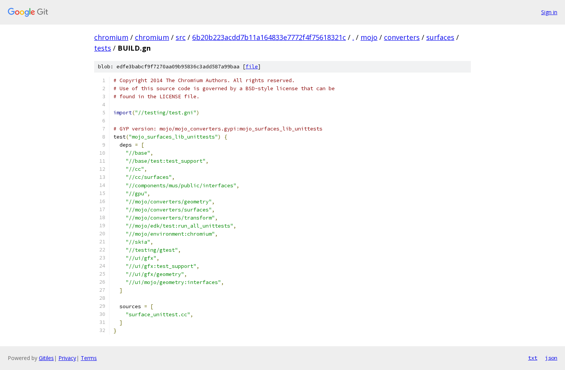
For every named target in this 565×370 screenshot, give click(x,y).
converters (402, 37)
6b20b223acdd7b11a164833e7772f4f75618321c (269, 37)
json (551, 357)
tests (102, 48)
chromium (111, 37)
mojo (369, 37)
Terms (89, 358)
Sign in (549, 12)
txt (532, 357)
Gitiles (46, 358)
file (252, 66)
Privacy (67, 358)
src (181, 37)
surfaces (440, 37)
